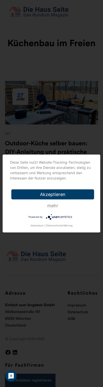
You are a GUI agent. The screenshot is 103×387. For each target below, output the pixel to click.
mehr (52, 205)
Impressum (37, 225)
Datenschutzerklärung (59, 225)
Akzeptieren (53, 194)
